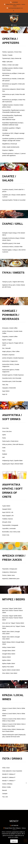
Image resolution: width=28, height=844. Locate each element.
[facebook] (13, 11)
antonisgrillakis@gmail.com (16, 8)
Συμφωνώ (14, 841)
